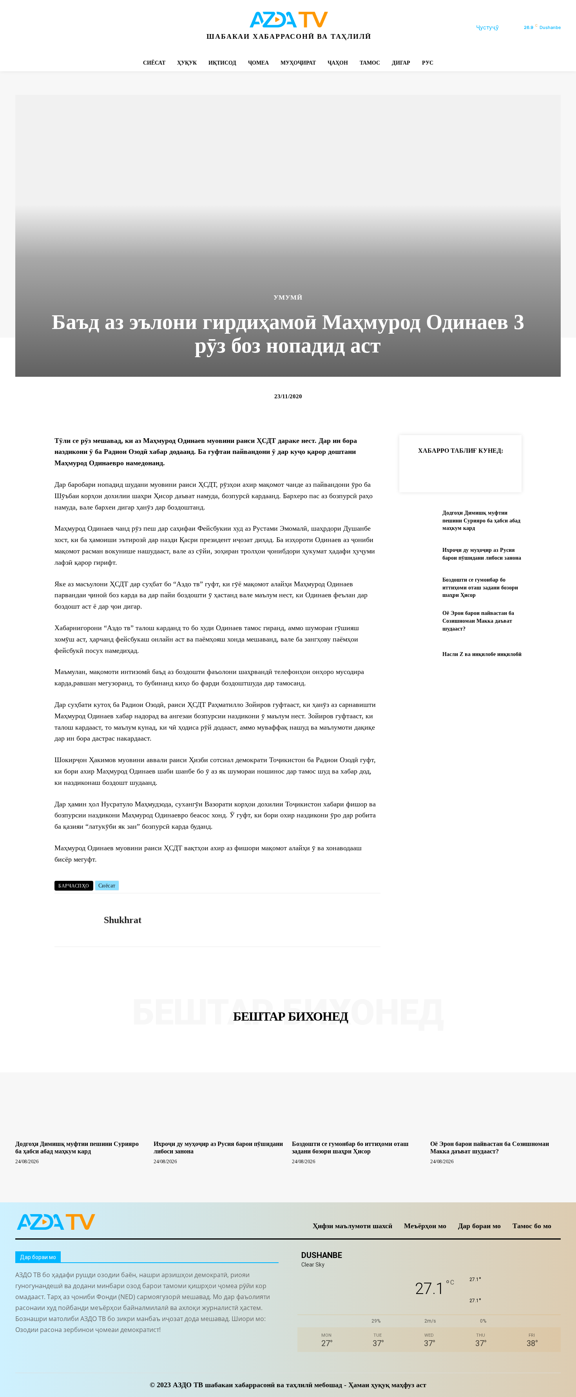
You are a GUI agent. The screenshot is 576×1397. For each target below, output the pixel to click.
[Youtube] (128, 27)
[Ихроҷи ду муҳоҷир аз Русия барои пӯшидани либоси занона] (417, 554)
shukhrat (122, 920)
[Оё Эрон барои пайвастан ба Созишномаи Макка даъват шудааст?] (417, 621)
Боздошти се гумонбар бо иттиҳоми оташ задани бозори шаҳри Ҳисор (480, 587)
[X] (93, 27)
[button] (497, 27)
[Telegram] (57, 27)
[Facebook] (22, 27)
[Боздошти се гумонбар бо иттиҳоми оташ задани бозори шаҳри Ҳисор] (417, 587)
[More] (543, 470)
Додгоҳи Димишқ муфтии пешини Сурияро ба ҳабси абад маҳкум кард (481, 520)
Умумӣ (288, 297)
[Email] (525, 470)
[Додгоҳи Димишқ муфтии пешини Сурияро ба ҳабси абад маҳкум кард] (417, 520)
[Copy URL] (416, 470)
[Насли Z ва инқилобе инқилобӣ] (417, 654)
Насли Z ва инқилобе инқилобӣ (482, 654)
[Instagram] (40, 27)
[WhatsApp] (110, 27)
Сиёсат (107, 886)
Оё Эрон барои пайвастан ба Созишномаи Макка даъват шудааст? (478, 620)
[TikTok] (75, 27)
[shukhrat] (73, 920)
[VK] (506, 470)
